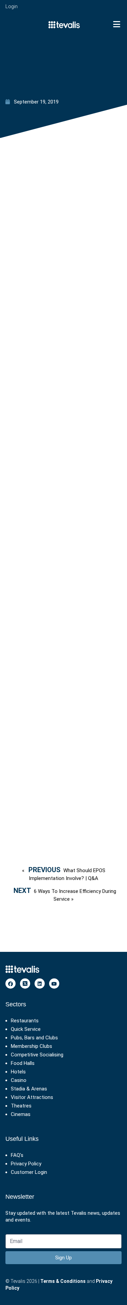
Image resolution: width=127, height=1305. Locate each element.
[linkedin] (40, 983)
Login (11, 6)
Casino (18, 1080)
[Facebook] (10, 983)
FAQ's (17, 1155)
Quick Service (26, 1029)
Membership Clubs (31, 1046)
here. (51, 814)
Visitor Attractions (32, 1097)
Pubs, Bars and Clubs (34, 1038)
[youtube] (54, 983)
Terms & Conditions (63, 1281)
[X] (25, 983)
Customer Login (29, 1172)
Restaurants (25, 1021)
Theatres (21, 1106)
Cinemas (20, 1114)
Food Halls (23, 1063)
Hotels (18, 1072)
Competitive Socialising (37, 1055)
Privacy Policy (26, 1164)
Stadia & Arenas (29, 1089)
